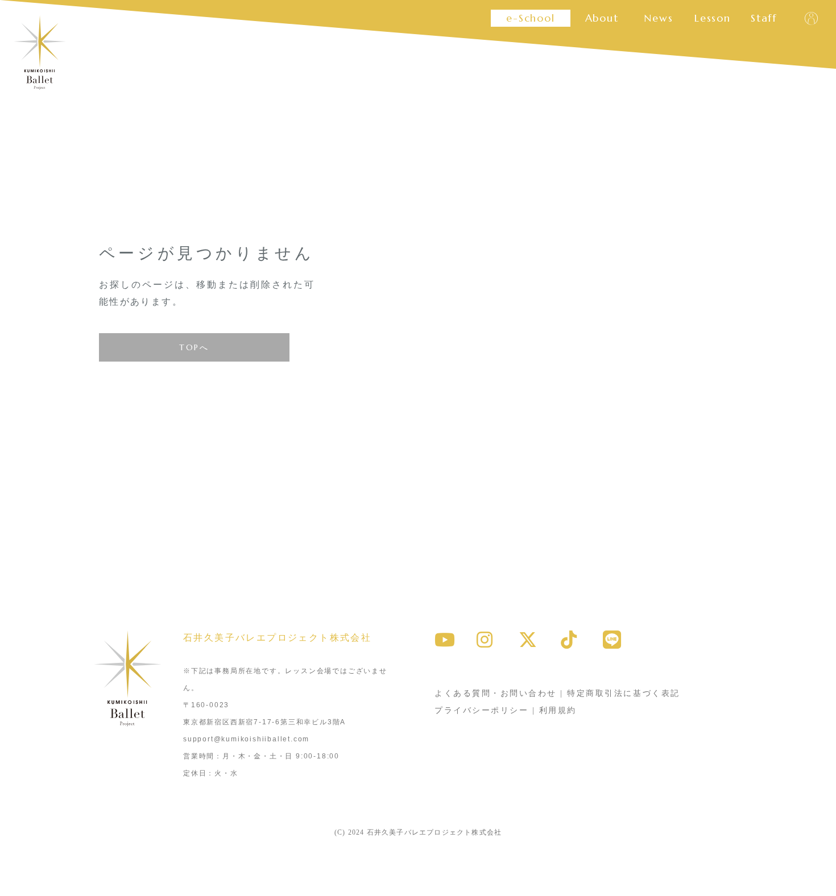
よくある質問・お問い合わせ (495, 693)
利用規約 (558, 710)
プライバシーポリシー (481, 710)
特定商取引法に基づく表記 (623, 693)
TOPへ (194, 347)
